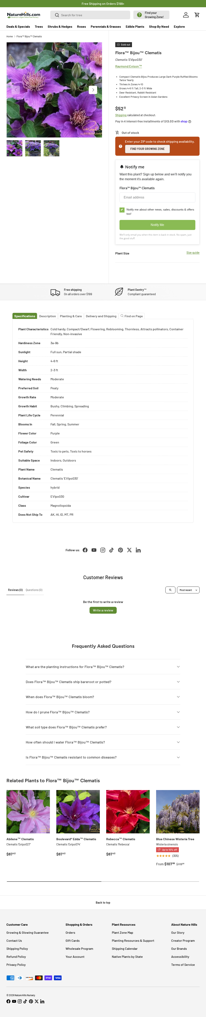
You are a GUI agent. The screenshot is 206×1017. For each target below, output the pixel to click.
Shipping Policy (17, 948)
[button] (151, 15)
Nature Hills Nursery (25, 995)
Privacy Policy (16, 964)
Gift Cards (73, 940)
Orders (70, 932)
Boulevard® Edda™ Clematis (76, 839)
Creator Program (183, 940)
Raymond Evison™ (128, 66)
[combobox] (90, 15)
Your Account (75, 956)
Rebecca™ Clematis (120, 839)
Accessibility (180, 956)
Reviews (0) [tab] (15, 590)
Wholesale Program (79, 948)
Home (9, 36)
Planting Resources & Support (133, 940)
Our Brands (179, 948)
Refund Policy (16, 956)
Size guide (193, 252)
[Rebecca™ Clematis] (128, 811)
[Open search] (170, 590)
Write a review (103, 610)
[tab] (24, 316)
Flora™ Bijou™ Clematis (29, 36)
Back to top (103, 902)
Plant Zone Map (122, 932)
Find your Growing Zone (147, 149)
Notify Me (157, 225)
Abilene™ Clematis (20, 839)
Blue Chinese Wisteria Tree (175, 839)
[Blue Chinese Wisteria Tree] (178, 811)
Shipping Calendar (125, 948)
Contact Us (14, 940)
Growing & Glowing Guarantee (27, 932)
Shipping (121, 115)
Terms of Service (183, 964)
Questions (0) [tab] (34, 590)
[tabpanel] (103, 421)
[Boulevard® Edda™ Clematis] (78, 811)
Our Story (177, 932)
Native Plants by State (127, 956)
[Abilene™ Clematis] (28, 811)
